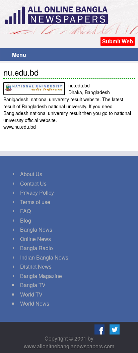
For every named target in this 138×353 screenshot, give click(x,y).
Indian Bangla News (44, 257)
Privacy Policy (37, 192)
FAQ (25, 211)
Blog (25, 220)
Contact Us (33, 183)
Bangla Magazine (41, 276)
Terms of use (35, 202)
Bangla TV (33, 285)
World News (34, 303)
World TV (31, 294)
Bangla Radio (36, 248)
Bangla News (36, 229)
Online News (35, 239)
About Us (31, 174)
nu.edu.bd (21, 72)
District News (36, 266)
